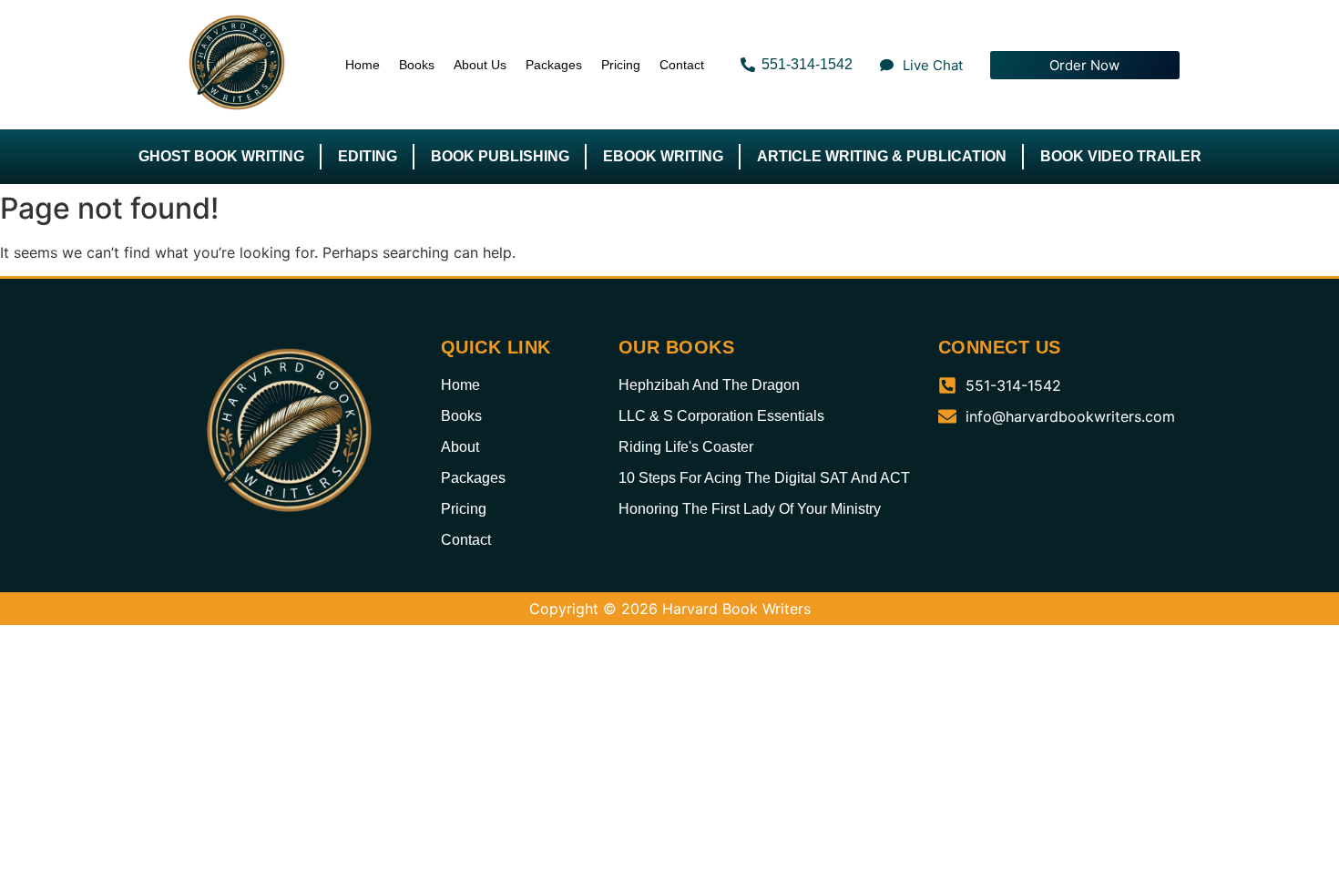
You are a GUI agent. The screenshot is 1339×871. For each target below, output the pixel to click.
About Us (480, 64)
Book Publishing (500, 156)
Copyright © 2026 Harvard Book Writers (670, 608)
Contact (681, 64)
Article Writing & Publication (882, 156)
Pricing (620, 64)
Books (416, 64)
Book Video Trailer (1120, 156)
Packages (554, 64)
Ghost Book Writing (221, 156)
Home (362, 64)
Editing (367, 156)
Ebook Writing (663, 156)
